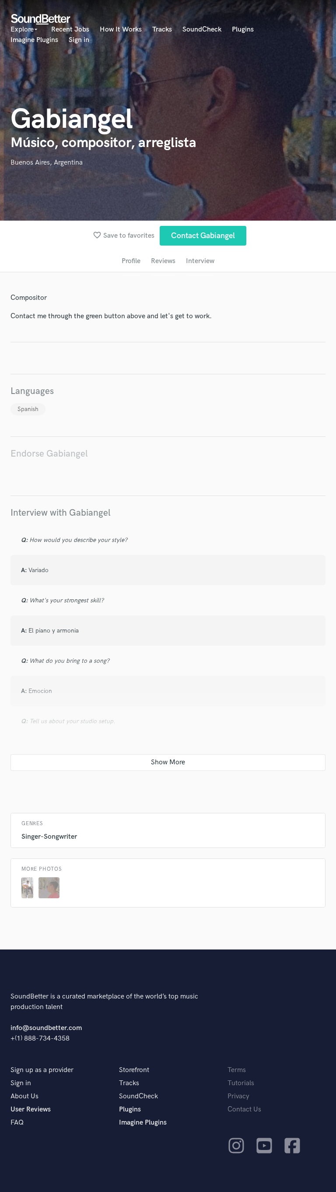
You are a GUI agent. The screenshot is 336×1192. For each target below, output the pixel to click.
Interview (200, 261)
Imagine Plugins (34, 40)
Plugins (243, 29)
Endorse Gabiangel (49, 453)
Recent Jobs (70, 29)
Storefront (134, 1070)
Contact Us (244, 1109)
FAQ (17, 1122)
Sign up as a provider (42, 1070)
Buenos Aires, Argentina (46, 162)
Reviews (163, 261)
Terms (237, 1070)
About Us (24, 1096)
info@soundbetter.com (46, 1028)
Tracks (162, 29)
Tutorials (241, 1083)
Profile (131, 261)
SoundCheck (201, 29)
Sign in (79, 40)
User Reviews (30, 1109)
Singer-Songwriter (49, 837)
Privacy (238, 1096)
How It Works (121, 29)
